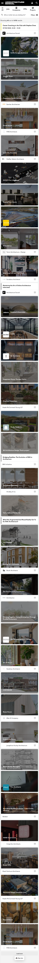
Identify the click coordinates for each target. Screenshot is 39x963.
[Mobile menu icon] (2, 3)
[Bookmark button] (34, 33)
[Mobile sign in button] (32, 3)
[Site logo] (15, 3)
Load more (19, 953)
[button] (34, 958)
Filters (33, 15)
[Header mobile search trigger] (36, 3)
